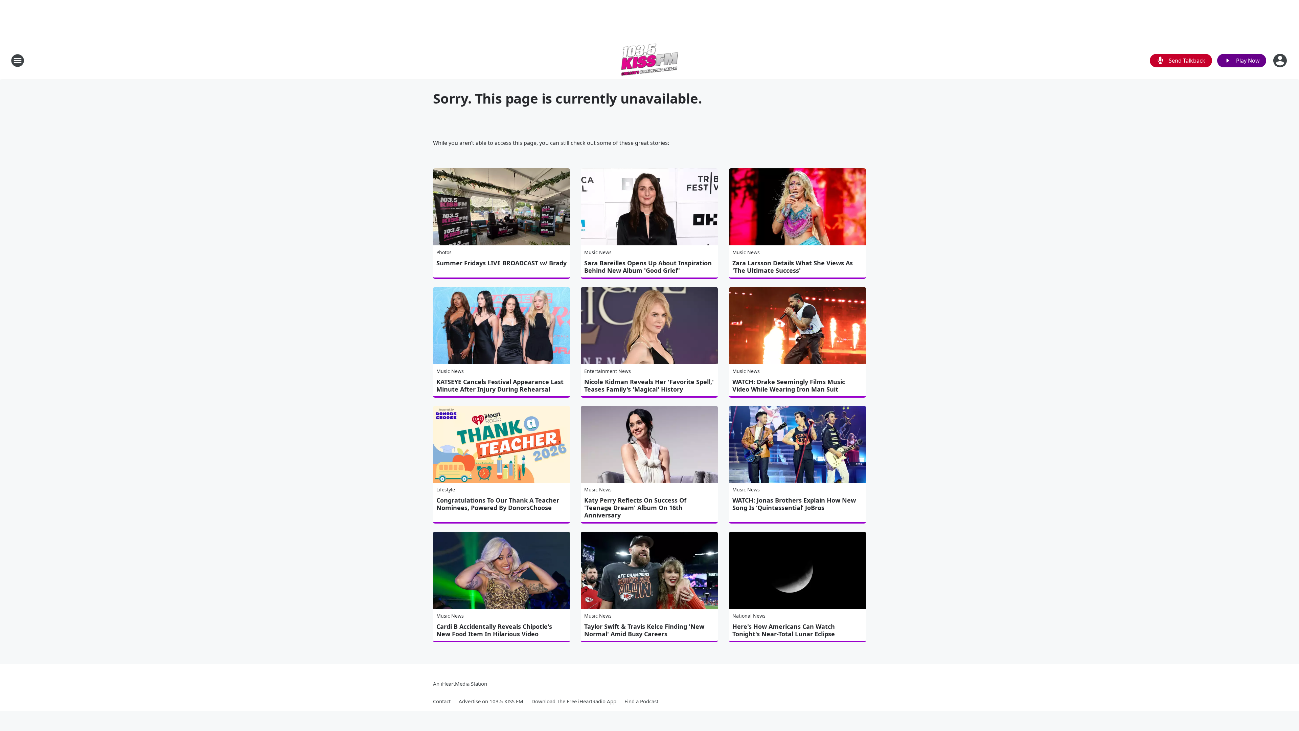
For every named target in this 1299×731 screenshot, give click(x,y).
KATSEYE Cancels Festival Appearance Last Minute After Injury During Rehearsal (500, 385)
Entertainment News (607, 371)
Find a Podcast (641, 701)
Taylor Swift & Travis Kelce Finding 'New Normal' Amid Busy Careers (644, 630)
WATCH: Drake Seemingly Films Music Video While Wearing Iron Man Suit (788, 385)
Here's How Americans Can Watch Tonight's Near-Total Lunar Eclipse (783, 630)
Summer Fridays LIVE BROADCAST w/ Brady (501, 263)
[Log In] (1280, 60)
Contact (442, 701)
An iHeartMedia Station (460, 683)
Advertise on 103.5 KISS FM (491, 701)
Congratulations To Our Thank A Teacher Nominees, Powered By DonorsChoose (497, 503)
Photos (444, 252)
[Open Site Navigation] (17, 60)
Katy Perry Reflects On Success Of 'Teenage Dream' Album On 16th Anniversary (635, 507)
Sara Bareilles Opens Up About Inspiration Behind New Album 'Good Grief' (648, 266)
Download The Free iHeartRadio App (573, 701)
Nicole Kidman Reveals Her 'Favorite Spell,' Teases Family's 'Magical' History (649, 385)
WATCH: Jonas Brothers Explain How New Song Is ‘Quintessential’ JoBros (794, 503)
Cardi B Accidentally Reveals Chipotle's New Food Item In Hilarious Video (494, 630)
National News (749, 616)
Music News (598, 252)
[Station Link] (649, 60)
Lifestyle (445, 489)
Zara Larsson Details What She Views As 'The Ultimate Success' (792, 266)
